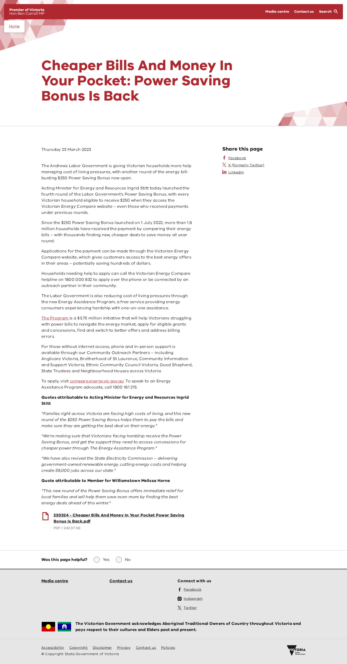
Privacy (124, 647)
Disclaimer (102, 647)
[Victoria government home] (296, 650)
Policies (168, 647)
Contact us (120, 581)
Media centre (54, 581)
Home (14, 26)
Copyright (78, 647)
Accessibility (52, 647)
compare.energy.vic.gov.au (97, 381)
